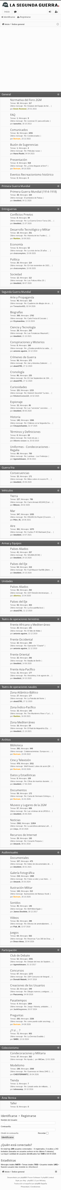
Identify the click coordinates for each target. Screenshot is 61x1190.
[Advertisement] (30, 59)
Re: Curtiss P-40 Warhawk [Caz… (38, 532)
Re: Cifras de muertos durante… (37, 781)
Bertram (17, 139)
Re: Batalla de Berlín (32, 661)
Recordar (42, 1133)
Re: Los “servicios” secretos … (37, 408)
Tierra (14, 496)
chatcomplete (19, 253)
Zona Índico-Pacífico (23, 707)
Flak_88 (16, 927)
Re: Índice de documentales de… (37, 864)
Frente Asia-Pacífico (22, 669)
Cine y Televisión (20, 760)
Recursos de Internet (23, 835)
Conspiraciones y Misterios (27, 342)
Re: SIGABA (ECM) (32, 555)
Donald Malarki (20, 979)
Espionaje (16, 402)
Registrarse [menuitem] (57, 12)
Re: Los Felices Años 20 (34, 280)
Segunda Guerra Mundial (16, 291)
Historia (15, 417)
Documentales (19, 858)
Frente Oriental (19, 654)
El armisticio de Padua (33, 198)
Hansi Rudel (18, 154)
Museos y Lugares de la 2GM (28, 805)
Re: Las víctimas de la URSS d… (37, 811)
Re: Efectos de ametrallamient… (37, 924)
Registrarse (25, 17)
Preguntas (16, 1015)
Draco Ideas (18, 941)
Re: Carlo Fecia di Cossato (35, 318)
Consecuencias (19, 473)
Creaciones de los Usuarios (27, 985)
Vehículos (7, 490)
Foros (16, 12)
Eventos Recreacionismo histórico (32, 174)
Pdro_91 (17, 520)
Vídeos (14, 918)
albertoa (17, 596)
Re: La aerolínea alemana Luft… (37, 826)
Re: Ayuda (28, 1059)
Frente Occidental (21, 639)
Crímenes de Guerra (23, 357)
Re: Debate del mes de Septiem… (38, 962)
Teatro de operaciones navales (19, 687)
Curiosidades (18, 387)
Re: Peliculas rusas (32, 151)
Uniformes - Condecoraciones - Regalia (30, 448)
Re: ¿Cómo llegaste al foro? (35, 166)
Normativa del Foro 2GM (26, 100)
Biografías (16, 312)
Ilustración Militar (21, 888)
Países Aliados (19, 549)
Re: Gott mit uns (30, 438)
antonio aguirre (20, 351)
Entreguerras (9, 209)
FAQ (12, 115)
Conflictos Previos (21, 214)
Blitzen (16, 505)
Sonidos (15, 903)
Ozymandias (19, 321)
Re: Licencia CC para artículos (36, 121)
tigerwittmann (19, 459)
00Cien (41, 1059)
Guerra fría (8, 467)
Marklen (16, 238)
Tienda (14, 1080)
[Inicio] (30, 5)
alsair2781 (17, 366)
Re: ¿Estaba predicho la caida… (37, 348)
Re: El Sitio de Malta (32, 631)
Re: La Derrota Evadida (33, 1036)
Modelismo (17, 1065)
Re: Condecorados (32, 136)
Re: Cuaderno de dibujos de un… (37, 303)
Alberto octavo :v (21, 441)
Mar (12, 511)
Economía (16, 244)
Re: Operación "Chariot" (34, 646)
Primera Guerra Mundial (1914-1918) (33, 192)
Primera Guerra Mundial (16, 186)
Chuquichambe (20, 426)
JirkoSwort (33, 1167)
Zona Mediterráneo (22, 722)
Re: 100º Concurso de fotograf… (37, 977)
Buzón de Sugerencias (24, 145)
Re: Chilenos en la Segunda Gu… (38, 423)
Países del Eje (18, 564)
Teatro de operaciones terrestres (20, 619)
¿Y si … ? (15, 1030)
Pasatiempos (18, 1000)
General (6, 94)
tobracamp (18, 1089)
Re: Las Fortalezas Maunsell (36, 333)
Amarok (16, 844)
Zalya (15, 829)
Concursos (17, 970)
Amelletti (17, 201)
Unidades (7, 581)
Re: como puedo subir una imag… (38, 1021)
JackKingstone (20, 1009)
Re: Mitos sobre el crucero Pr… (37, 479)
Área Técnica (9, 1097)
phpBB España (41, 1184)
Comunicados (19, 130)
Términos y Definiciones (25, 432)
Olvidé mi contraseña (9, 1133)
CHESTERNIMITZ (20, 1074)
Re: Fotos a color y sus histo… (37, 879)
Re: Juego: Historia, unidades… (37, 1007)
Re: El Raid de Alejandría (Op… (37, 728)
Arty (24, 1180)
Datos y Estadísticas (23, 775)
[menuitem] (25, 1186)
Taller (13, 1103)
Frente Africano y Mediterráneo (30, 625)
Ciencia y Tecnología (23, 327)
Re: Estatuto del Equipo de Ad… (37, 106)
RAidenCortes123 (21, 396)
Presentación (18, 160)
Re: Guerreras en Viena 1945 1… (38, 1071)
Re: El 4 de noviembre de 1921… (37, 265)
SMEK (16, 1039)
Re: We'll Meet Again (32, 909)
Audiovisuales (10, 852)
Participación (9, 950)
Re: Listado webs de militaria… (36, 1086)
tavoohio (17, 124)
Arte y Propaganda (22, 297)
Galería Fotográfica (22, 873)
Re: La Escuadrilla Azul (33, 608)
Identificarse (9, 17)
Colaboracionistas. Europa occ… (37, 751)
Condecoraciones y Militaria (28, 1053)
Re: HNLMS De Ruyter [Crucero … (38, 517)
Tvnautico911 (19, 306)
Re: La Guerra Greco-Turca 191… (38, 221)
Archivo (6, 739)
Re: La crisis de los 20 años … (36, 251)
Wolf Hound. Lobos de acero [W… (38, 766)
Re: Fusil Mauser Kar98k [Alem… (38, 570)
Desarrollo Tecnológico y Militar (30, 229)
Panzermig (18, 994)
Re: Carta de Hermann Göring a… (38, 796)
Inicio (7, 11)
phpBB (23, 1177)
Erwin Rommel (19, 109)
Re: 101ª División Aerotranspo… (37, 593)
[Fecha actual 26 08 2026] (58, 24)
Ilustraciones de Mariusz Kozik (36, 894)
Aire (12, 526)
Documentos (18, 790)
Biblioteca (16, 745)
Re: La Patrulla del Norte (34, 698)
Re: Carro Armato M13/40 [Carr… (38, 502)
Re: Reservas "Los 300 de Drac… (38, 939)
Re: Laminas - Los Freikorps (36, 456)
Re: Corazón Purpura (33, 841)
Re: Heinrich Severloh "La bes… (37, 393)
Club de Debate (20, 955)
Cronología (17, 372)
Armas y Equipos (11, 543)
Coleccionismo (10, 1047)
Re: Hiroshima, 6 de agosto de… (37, 676)
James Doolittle (20, 912)
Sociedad (16, 274)
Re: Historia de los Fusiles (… (36, 236)
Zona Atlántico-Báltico (24, 692)
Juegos (14, 932)
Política (14, 259)
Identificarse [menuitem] (51, 12)
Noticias (15, 820)
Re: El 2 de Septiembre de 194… (37, 378)
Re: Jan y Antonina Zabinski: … (37, 363)
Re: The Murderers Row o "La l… (38, 713)
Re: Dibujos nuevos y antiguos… (37, 991)
